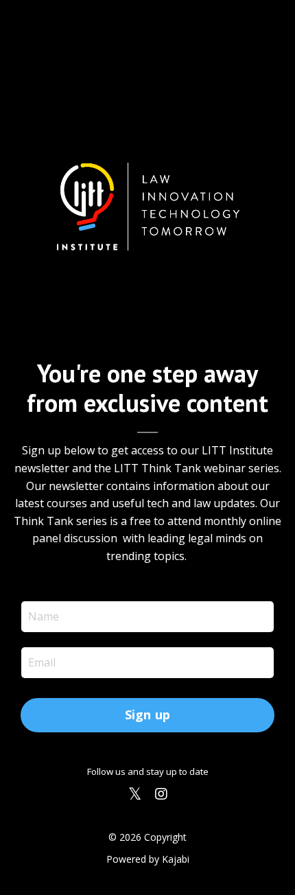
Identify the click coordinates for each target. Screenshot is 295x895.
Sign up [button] (148, 714)
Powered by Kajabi (147, 858)
